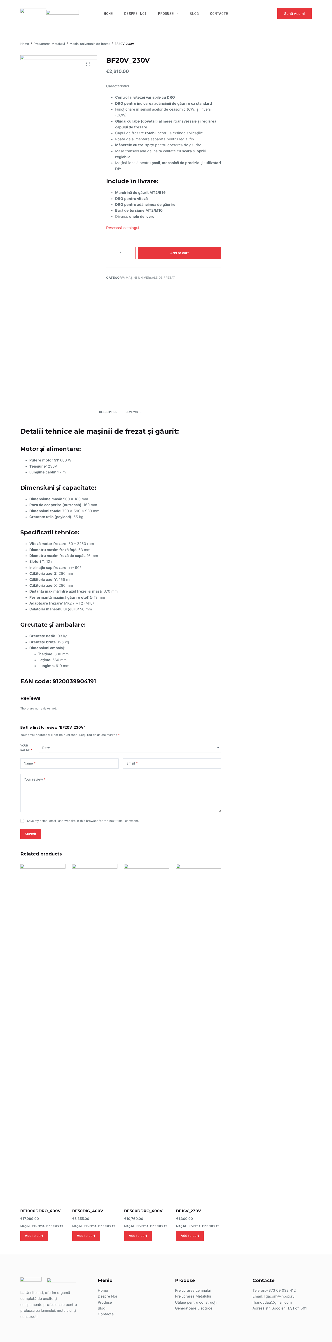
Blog (101, 1308)
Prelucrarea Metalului (193, 1296)
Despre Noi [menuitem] (135, 13)
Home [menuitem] (108, 13)
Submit (30, 834)
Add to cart (179, 253)
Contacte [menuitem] (219, 13)
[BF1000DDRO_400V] (42, 1033)
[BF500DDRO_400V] (146, 1033)
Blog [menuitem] (194, 13)
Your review (35, 779)
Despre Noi (107, 1296)
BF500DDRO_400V (143, 1211)
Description (108, 412)
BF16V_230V (188, 1211)
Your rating (26, 748)
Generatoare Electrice (193, 1308)
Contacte (106, 1314)
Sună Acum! (294, 13)
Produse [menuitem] (166, 13)
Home (103, 1290)
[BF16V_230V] (198, 1033)
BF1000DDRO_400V (40, 1211)
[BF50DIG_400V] (94, 1033)
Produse (105, 1302)
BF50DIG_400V (87, 1211)
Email (132, 763)
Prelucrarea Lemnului (193, 1290)
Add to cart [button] (34, 1235)
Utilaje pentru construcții (196, 1302)
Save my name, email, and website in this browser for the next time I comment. (83, 821)
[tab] (108, 412)
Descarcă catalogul (122, 227)
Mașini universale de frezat (150, 277)
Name (30, 763)
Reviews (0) (134, 412)
